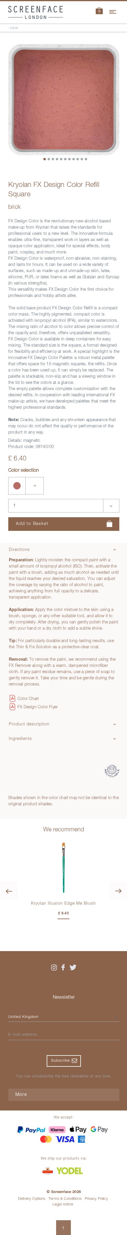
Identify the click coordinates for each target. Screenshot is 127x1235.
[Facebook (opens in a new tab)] (63, 967)
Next (118, 891)
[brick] (17, 485)
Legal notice (63, 1204)
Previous (9, 891)
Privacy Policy (96, 1199)
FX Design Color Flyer (37, 707)
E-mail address (22, 1035)
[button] (99, 11)
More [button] (21, 1094)
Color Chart (28, 699)
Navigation (113, 11)
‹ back (13, 28)
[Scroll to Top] (63, 1227)
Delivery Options (31, 1199)
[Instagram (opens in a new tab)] (54, 967)
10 (82, 159)
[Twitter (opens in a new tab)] (73, 967)
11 (86, 159)
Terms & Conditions (65, 1199)
